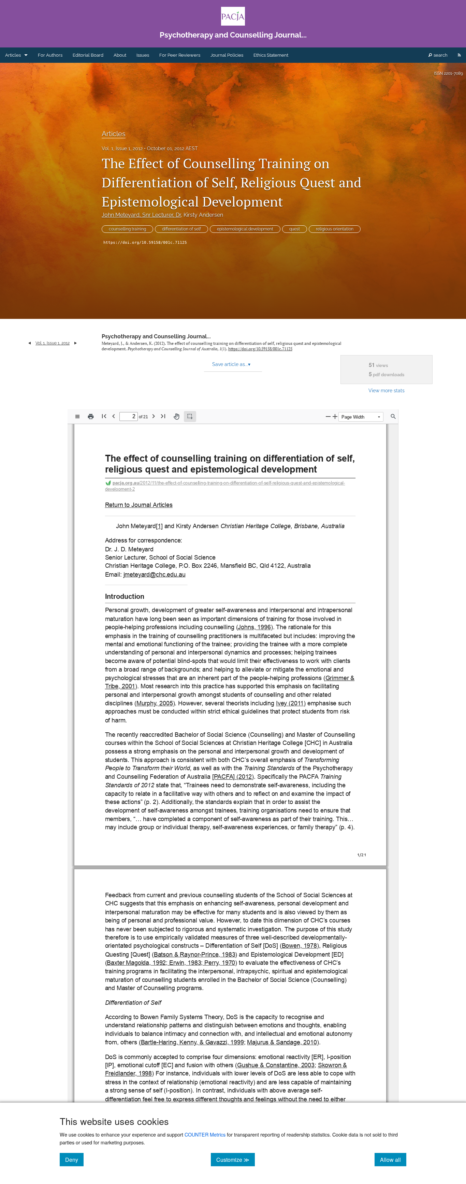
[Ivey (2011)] (291, 703)
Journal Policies (226, 55)
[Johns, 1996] (254, 627)
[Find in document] (393, 416)
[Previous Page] (114, 416)
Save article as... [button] (231, 364)
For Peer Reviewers (179, 55)
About (120, 55)
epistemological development (245, 229)
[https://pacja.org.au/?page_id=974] (139, 505)
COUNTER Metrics (205, 1134)
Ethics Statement (270, 55)
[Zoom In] (335, 416)
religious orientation (334, 229)
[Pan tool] (176, 416)
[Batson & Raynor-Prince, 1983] (194, 954)
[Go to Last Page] (163, 416)
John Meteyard (141, 215)
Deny (74, 1159)
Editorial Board (88, 55)
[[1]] (159, 526)
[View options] (77, 416)
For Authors (50, 55)
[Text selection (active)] (190, 416)
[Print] (91, 416)
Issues (142, 55)
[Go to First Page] (104, 416)
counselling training (127, 229)
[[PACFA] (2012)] (233, 777)
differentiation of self (181, 229)
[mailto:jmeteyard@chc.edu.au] (154, 574)
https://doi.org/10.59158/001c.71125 (145, 242)
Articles (13, 55)
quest (294, 229)
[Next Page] (153, 416)
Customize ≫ (235, 1159)
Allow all (393, 1159)
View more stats (386, 390)
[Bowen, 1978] (299, 946)
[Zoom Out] (328, 416)
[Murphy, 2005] (154, 703)
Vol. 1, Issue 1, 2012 (122, 148)
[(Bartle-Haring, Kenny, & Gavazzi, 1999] (191, 1042)
